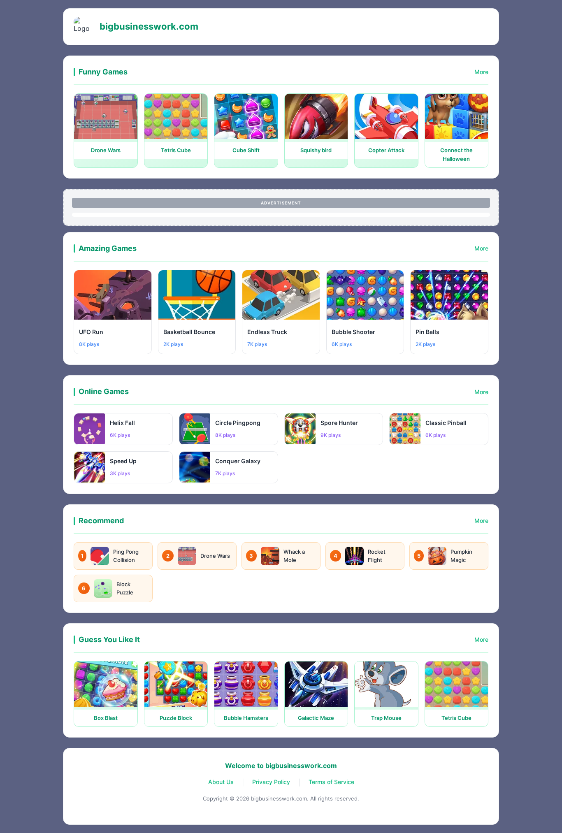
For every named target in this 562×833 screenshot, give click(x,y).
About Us (221, 781)
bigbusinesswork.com (149, 26)
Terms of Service (331, 781)
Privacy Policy (271, 781)
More (481, 71)
